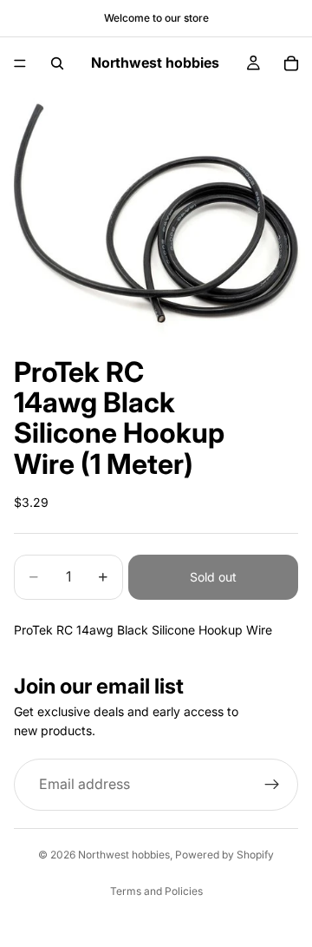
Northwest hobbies (124, 854)
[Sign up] (272, 784)
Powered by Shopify (224, 854)
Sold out (213, 576)
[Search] (57, 63)
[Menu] (20, 63)
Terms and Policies (156, 891)
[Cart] (291, 63)
